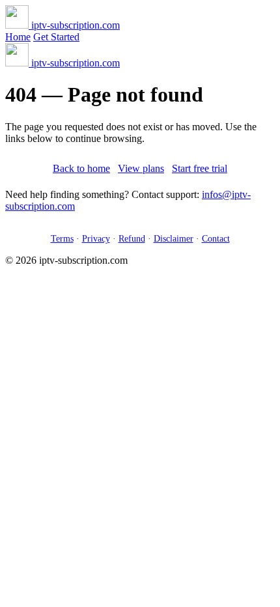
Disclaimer (173, 238)
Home (18, 36)
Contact (216, 238)
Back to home (81, 168)
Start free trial (199, 168)
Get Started (56, 36)
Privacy (96, 238)
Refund (132, 238)
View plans (141, 168)
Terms (62, 238)
